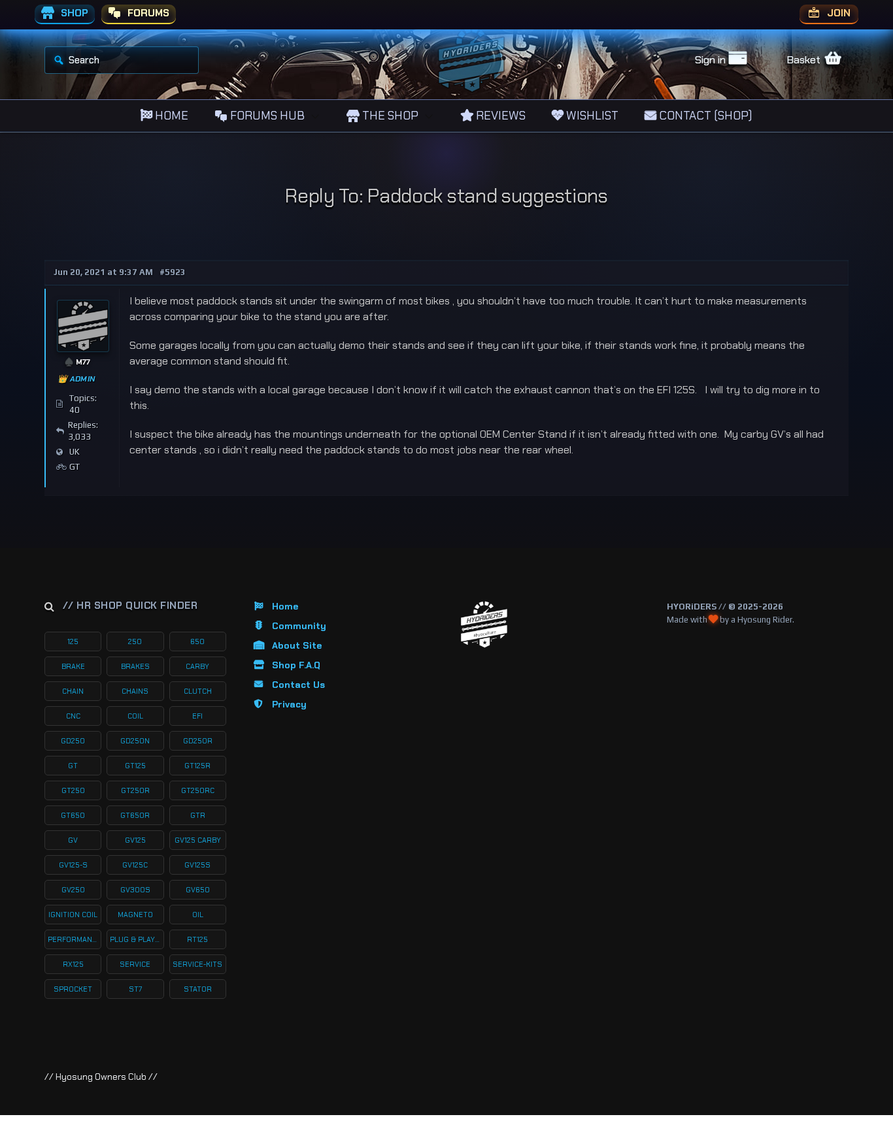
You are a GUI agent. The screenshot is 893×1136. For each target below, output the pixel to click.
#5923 (173, 272)
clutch (198, 691)
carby (197, 666)
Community (299, 626)
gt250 (73, 790)
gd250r (197, 740)
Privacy (289, 704)
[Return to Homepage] (484, 624)
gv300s (135, 889)
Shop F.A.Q (296, 665)
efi (197, 716)
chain (73, 691)
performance (74, 939)
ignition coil (72, 914)
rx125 (73, 964)
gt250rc (197, 790)
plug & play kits (136, 939)
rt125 (197, 939)
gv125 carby (198, 840)
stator (198, 989)
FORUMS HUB (266, 115)
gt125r (197, 765)
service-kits (197, 964)
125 (72, 641)
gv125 (135, 840)
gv (73, 840)
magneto (135, 914)
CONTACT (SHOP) (704, 115)
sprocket (73, 989)
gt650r (135, 815)
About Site (297, 645)
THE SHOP (389, 115)
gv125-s (73, 864)
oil (197, 914)
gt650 (73, 815)
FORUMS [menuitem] (147, 13)
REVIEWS (499, 115)
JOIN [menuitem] (837, 13)
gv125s (197, 864)
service (135, 964)
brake (73, 666)
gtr (197, 815)
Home (285, 606)
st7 (135, 989)
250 (135, 641)
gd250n (135, 740)
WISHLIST (591, 115)
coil (135, 716)
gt (73, 765)
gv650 (198, 889)
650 (197, 641)
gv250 (73, 889)
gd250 (73, 740)
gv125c (135, 864)
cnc (73, 716)
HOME (170, 115)
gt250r (135, 790)
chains (135, 691)
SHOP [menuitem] (73, 13)
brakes (135, 666)
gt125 (135, 765)
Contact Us (298, 684)
